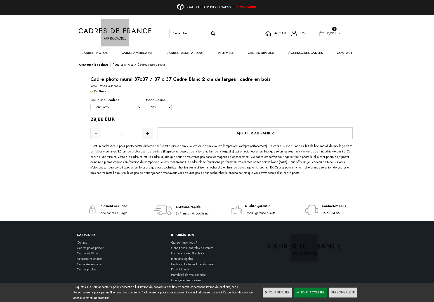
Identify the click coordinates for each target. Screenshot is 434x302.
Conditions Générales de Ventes (192, 248)
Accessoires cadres (305, 53)
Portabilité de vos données (188, 274)
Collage (82, 242)
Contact (345, 53)
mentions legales (182, 258)
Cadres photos (94, 53)
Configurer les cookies (186, 280)
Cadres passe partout (185, 53)
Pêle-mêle (226, 53)
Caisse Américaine (137, 53)
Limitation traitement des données (192, 264)
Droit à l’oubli (180, 269)
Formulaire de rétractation (188, 253)
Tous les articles (123, 64)
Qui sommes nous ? (184, 242)
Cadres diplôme (261, 53)
